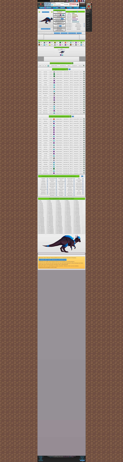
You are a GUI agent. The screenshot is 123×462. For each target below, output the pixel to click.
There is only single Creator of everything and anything (52, 259)
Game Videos (82, 457)
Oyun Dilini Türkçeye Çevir (41, 3)
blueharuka (78, 27)
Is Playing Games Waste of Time (40, 6)
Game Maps (40, 457)
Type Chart (40, 459)
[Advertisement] (61, 4)
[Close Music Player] (91, 2)
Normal (62, 18)
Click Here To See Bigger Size (45, 28)
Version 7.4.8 (82, 2)
